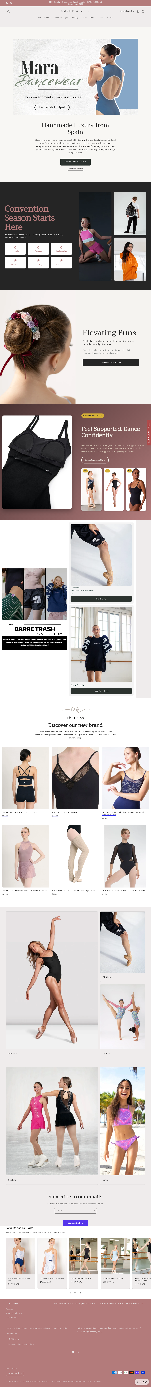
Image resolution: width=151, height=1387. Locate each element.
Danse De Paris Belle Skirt (81, 1279)
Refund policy (45, 1381)
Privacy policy (56, 1381)
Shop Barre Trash (101, 691)
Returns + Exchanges (14, 1313)
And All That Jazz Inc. (18, 1381)
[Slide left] (70, 1293)
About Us (9, 1309)
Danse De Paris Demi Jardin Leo (19, 1280)
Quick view (101, 599)
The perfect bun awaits (111, 362)
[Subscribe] (94, 1211)
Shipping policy (81, 1381)
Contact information (94, 1381)
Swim (105, 1179)
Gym (105, 1053)
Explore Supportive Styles (95, 460)
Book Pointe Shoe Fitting (149, 433)
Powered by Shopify (32, 1381)
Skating (12, 1179)
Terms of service (68, 1381)
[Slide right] (80, 1293)
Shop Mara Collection (75, 162)
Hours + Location (12, 1317)
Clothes (107, 977)
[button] (8, 11)
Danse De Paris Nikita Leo (113, 1279)
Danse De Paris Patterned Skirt (52, 1279)
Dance (11, 1053)
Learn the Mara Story (75, 169)
